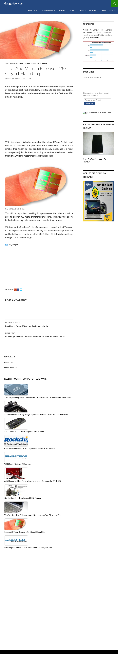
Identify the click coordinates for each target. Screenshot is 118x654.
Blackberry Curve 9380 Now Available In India (26, 324)
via (6, 244)
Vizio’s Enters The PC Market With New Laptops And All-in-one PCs (32, 515)
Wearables (93, 10)
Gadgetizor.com (13, 3)
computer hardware (36, 63)
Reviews (113, 10)
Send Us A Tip (9, 357)
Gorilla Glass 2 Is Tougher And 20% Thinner (22, 498)
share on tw (21, 290)
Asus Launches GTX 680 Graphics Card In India (24, 431)
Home (21, 63)
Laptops (72, 10)
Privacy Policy (10, 367)
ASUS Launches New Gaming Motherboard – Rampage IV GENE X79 (32, 481)
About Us (8, 362)
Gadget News (32, 10)
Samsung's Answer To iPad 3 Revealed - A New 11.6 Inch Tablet (35, 335)
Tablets (61, 10)
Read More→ (95, 37)
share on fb (18, 290)
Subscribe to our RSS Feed (99, 113)
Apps (104, 10)
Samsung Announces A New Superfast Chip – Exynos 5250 (28, 547)
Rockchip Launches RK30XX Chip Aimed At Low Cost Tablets (29, 448)
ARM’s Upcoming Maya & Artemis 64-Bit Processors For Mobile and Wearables (37, 397)
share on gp (15, 290)
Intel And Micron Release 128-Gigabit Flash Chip (24, 532)
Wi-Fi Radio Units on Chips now (17, 464)
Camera (82, 10)
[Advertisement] (26, 120)
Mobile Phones (48, 10)
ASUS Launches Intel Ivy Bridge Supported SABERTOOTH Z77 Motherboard (36, 414)
